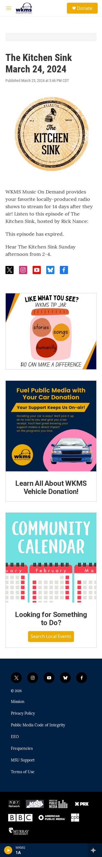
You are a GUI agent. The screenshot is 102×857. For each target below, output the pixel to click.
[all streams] (95, 850)
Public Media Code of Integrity (38, 725)
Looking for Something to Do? (51, 618)
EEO (15, 737)
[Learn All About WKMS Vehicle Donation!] (51, 426)
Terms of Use (23, 772)
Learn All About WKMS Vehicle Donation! (50, 487)
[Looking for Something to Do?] (51, 558)
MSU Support (23, 760)
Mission (17, 702)
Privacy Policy (23, 713)
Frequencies (22, 749)
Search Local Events (51, 636)
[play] (8, 850)
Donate (84, 8)
